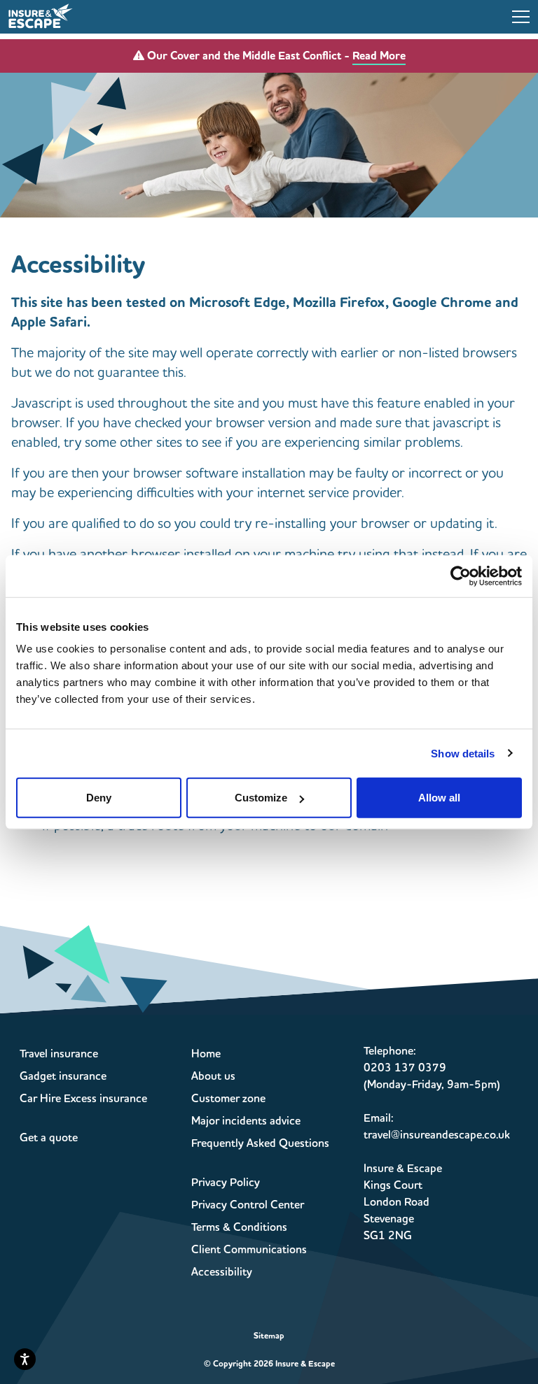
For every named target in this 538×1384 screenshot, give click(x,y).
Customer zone (228, 1098)
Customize (261, 798)
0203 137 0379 (405, 1068)
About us (213, 1076)
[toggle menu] (521, 16)
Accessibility (221, 1272)
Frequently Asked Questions (260, 1143)
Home (206, 1054)
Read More (379, 56)
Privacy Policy (225, 1182)
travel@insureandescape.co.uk (437, 1135)
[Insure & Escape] (41, 15)
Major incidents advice (246, 1121)
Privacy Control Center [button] (247, 1205)
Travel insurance (59, 1054)
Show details (463, 753)
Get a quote (49, 1138)
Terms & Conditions (239, 1227)
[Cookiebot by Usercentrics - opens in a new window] (460, 575)
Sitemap (269, 1336)
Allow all (439, 798)
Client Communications (249, 1249)
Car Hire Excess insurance (83, 1098)
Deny (98, 798)
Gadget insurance (63, 1076)
